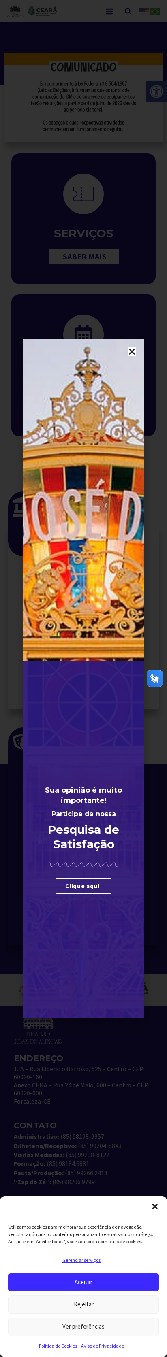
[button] (155, 1206)
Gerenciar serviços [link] (81, 1260)
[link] (83, 886)
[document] (83, 678)
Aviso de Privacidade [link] (102, 1346)
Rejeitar (84, 1304)
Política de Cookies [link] (58, 1346)
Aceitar (83, 1282)
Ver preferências (83, 1326)
